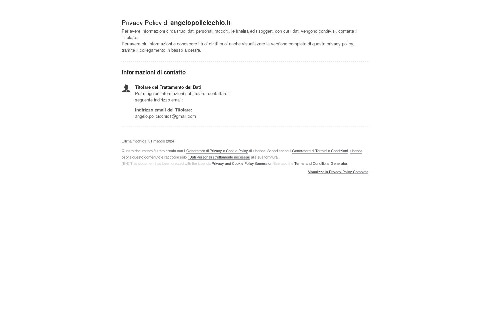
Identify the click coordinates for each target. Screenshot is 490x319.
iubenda (356, 150)
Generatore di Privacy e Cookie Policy (217, 150)
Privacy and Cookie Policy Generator (241, 163)
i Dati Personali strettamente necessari (219, 157)
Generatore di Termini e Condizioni (320, 150)
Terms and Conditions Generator (320, 163)
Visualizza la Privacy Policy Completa (338, 172)
